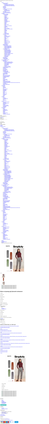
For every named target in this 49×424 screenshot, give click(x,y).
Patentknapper (4, 106)
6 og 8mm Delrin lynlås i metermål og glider (10, 5)
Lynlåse (2, 2)
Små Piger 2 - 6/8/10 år (7, 179)
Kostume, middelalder (7, 48)
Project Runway (5, 57)
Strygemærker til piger (5, 60)
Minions (4, 80)
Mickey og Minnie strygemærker (8, 188)
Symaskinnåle (4, 100)
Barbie (4, 78)
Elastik (4, 111)
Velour (4, 95)
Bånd (3, 108)
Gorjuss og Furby (5, 79)
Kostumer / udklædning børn (8, 46)
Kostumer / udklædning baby (8, 47)
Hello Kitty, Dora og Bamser (6, 84)
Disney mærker (5, 186)
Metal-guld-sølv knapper (6, 228)
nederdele (6, 26)
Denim (4, 86)
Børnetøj (6, 148)
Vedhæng (4, 8)
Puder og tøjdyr (6, 14)
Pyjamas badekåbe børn (7, 166)
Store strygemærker (5, 69)
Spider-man (4, 68)
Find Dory (6, 65)
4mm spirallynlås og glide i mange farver (9, 4)
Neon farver (4, 99)
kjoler (5, 34)
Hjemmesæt (6, 16)
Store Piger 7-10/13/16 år (7, 54)
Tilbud (4, 93)
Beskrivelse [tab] (3, 308)
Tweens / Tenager (7, 43)
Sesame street (4, 77)
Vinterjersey (4, 94)
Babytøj (5, 40)
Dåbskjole (6, 30)
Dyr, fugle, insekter (5, 72)
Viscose (4, 91)
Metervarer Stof (3, 85)
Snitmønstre (3, 13)
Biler (3, 74)
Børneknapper (4, 103)
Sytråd (4, 97)
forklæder (6, 17)
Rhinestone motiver (5, 199)
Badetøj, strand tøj (7, 33)
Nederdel (6, 35)
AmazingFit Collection (7, 146)
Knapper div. (4, 102)
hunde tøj (6, 32)
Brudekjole (6, 20)
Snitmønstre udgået (5, 58)
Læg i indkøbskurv (3, 306)
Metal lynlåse (4, 11)
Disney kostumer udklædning (8, 45)
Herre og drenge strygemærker (6, 75)
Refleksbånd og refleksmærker (6, 239)
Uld (3, 88)
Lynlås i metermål (5, 3)
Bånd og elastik (3, 107)
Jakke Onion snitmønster (7, 50)
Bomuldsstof (4, 90)
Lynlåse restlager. (5, 9)
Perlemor (4, 104)
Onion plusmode (6, 56)
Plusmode (6, 19)
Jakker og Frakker (7, 24)
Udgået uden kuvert (7, 59)
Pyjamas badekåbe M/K (7, 42)
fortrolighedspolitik (10, 420)
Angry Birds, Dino (5, 83)
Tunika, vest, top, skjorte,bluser (8, 25)
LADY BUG (4, 208)
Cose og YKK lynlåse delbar (6, 137)
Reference (1, 319)
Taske (5, 37)
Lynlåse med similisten (5, 128)
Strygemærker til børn (5, 71)
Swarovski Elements (5, 98)
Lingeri (5, 23)
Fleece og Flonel (5, 92)
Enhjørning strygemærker (6, 76)
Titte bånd (4, 113)
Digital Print (4, 87)
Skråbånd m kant (5, 109)
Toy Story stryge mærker (7, 66)
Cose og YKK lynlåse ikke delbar (7, 12)
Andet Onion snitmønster (7, 52)
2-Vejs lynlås (4, 7)
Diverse (5, 29)
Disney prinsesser (7, 64)
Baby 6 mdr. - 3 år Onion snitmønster (9, 53)
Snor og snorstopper (5, 112)
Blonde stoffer (4, 89)
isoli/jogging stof (5, 219)
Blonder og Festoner (5, 110)
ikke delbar (4, 6)
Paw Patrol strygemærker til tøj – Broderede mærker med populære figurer (11, 82)
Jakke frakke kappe (7, 36)
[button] (24, 115)
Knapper (3, 226)
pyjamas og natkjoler (7, 28)
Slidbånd (4, 237)
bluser (5, 27)
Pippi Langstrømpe (5, 73)
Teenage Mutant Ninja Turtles (6, 206)
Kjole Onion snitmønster (7, 49)
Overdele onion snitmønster (8, 177)
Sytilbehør (3, 96)
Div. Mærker (4, 70)
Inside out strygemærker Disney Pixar (9, 62)
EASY (5, 31)
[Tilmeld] (7, 418)
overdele (6, 38)
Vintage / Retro (6, 18)
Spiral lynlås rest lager (7, 10)
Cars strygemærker (7, 63)
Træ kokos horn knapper (6, 105)
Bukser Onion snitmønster (8, 51)
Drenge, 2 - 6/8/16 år (7, 55)
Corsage (5, 22)
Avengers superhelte (5, 67)
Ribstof (4, 217)
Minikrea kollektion (5, 44)
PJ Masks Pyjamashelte (7, 197)
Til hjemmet (6, 15)
